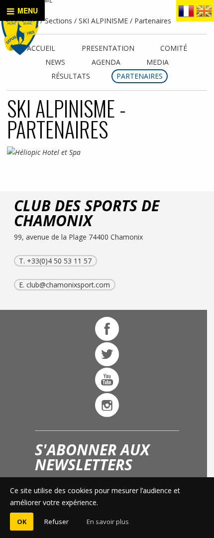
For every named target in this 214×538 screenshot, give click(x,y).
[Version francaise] (186, 13)
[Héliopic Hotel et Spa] (54, 152)
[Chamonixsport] (20, 32)
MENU (26, 10)
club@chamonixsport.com (68, 284)
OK (21, 521)
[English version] (204, 13)
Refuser (56, 521)
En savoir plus (108, 521)
